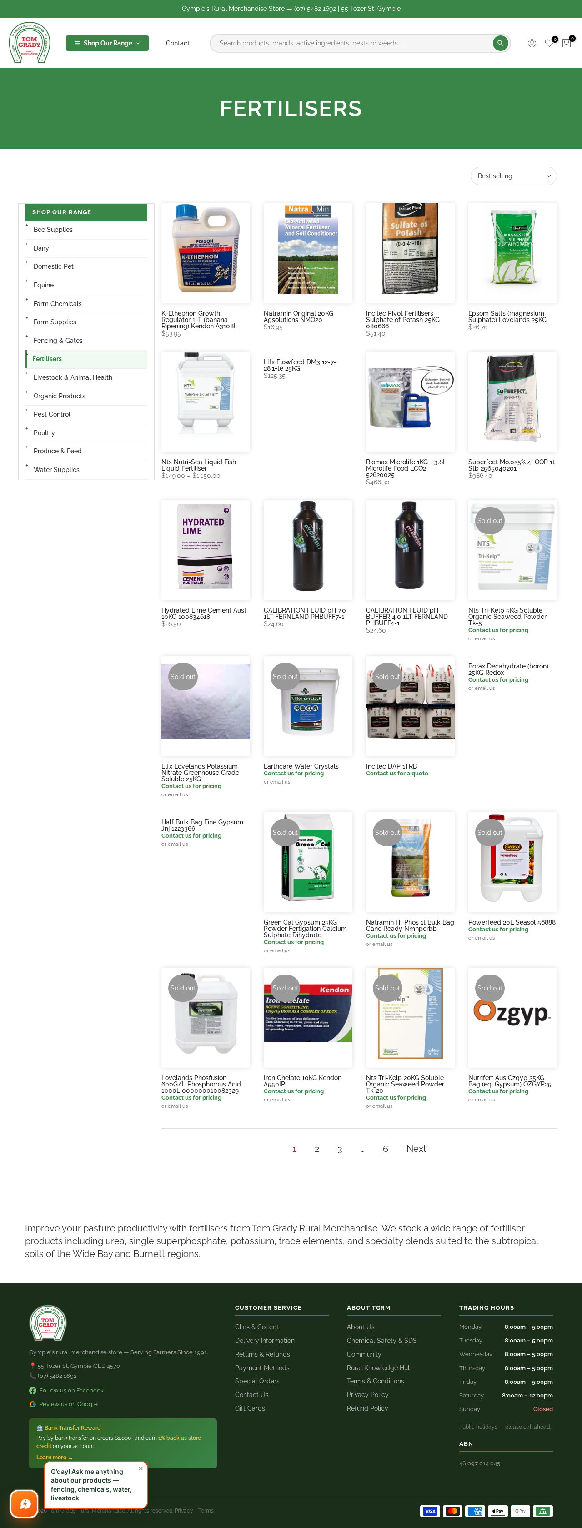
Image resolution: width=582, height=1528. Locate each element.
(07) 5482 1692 (57, 1375)
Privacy (184, 1511)
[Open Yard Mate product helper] (24, 1504)
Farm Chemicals (58, 303)
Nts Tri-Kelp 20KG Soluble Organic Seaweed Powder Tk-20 (405, 1084)
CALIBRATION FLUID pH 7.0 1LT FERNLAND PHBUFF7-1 (305, 613)
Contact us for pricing (498, 630)
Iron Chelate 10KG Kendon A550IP (302, 1081)
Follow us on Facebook (71, 1390)
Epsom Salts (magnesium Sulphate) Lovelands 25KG (507, 316)
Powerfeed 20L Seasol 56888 (512, 922)
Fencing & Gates (58, 340)
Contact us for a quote (397, 773)
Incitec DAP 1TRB (391, 766)
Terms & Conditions (375, 1381)
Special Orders (257, 1381)
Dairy (41, 248)
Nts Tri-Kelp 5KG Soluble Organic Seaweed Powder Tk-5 (507, 617)
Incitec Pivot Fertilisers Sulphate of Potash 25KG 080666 (403, 320)
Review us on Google (68, 1404)
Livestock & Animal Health (73, 377)
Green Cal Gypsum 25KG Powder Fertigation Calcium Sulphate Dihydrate (305, 929)
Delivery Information (265, 1340)
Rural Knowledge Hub (379, 1368)
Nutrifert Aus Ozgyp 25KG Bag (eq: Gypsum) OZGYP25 (510, 1081)
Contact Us (252, 1394)
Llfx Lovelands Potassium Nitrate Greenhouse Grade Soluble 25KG (200, 773)
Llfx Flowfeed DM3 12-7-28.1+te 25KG (300, 365)
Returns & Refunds (262, 1354)
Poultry (44, 433)
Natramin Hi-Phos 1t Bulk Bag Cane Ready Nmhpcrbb (410, 925)
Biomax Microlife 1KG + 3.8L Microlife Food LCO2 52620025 (406, 468)
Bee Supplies (53, 229)
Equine (44, 285)
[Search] (500, 43)
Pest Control (52, 414)
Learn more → (54, 1457)
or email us (481, 638)
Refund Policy (367, 1408)
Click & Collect (257, 1327)
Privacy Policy (368, 1394)
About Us (361, 1327)
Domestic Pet (54, 266)
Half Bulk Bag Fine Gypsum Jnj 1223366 (202, 825)
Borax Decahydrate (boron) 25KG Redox (508, 669)
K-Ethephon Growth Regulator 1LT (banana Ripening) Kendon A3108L (199, 320)
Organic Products (59, 396)
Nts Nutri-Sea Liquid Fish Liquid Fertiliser (198, 465)
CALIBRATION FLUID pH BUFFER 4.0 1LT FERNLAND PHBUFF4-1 (407, 617)
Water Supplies (57, 469)
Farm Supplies (55, 322)
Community (364, 1354)
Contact (178, 43)
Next (416, 1148)
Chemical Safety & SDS (382, 1340)
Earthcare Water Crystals (301, 766)
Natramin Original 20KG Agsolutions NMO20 (298, 316)
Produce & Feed (58, 451)
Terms (206, 1511)
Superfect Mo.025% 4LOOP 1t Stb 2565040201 (511, 465)
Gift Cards (250, 1408)
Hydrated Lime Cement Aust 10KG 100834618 (203, 613)
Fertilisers (47, 358)
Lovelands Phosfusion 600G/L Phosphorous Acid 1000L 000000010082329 (201, 1084)
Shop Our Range (108, 43)
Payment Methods (262, 1368)
